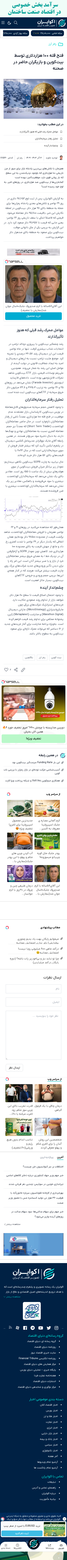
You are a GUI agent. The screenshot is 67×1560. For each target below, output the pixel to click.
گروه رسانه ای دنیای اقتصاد (41, 1341)
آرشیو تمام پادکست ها (46, 1467)
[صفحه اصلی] (33, 1543)
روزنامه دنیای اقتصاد (45, 1347)
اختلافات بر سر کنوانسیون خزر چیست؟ (43, 1166)
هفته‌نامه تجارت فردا (45, 1375)
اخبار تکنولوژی (50, 1450)
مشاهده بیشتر (13, 1224)
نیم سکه (16, 33)
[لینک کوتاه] (23, 670)
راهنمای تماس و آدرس (44, 1487)
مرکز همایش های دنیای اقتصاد (40, 1364)
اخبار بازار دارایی (49, 1433)
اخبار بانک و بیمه (49, 1439)
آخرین (60, 1157)
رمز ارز (52, 44)
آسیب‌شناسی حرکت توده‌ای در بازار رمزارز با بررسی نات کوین (32, 771)
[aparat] (17, 1328)
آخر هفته (53, 1456)
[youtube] (40, 1328)
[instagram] (56, 1328)
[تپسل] (6, 261)
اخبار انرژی (52, 1427)
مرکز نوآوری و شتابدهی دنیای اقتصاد (37, 1387)
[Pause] (5, 718)
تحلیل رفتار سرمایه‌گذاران (46, 138)
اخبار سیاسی (51, 1445)
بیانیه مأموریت (48, 1499)
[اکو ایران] (52, 23)
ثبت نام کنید (22, 1533)
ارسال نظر (14, 1068)
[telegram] (33, 1328)
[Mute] (10, 718)
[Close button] (64, 1519)
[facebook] (25, 1328)
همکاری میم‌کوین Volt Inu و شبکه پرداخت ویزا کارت (32, 780)
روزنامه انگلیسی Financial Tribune (37, 1358)
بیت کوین (56, 657)
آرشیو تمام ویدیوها (47, 1462)
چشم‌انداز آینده (51, 145)
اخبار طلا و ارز (51, 1416)
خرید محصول (33, 316)
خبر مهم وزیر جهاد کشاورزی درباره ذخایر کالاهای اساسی (34, 1175)
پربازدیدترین (46, 1157)
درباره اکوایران (49, 1493)
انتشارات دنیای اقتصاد (44, 1381)
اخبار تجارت (52, 1422)
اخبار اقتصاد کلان (49, 1405)
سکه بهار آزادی (55, 33)
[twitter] (49, 1328)
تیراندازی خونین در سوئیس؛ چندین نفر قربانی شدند (36, 1184)
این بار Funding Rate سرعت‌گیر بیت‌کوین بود (36, 762)
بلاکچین (29, 657)
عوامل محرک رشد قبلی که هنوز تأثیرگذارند (38, 131)
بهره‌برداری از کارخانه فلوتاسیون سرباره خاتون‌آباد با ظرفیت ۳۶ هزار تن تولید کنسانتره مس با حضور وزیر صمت (35, 1198)
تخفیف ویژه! (33, 738)
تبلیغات (52, 1482)
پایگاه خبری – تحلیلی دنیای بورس (38, 1370)
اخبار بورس (52, 1410)
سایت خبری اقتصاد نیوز (43, 1352)
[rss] (10, 1328)
